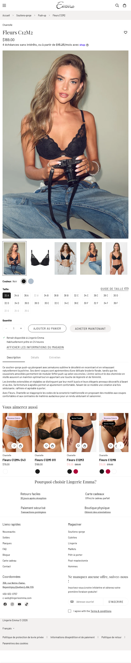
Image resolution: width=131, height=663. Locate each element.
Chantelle (7, 24)
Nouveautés (9, 531)
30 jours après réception (33, 498)
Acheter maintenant (90, 328)
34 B (47, 296)
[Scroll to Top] (124, 644)
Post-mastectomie (78, 560)
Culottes (72, 537)
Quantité (7, 320)
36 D (28, 303)
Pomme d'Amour (76, 471)
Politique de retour (111, 637)
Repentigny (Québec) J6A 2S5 (18, 587)
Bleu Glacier (31, 281)
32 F (97, 303)
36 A (27, 296)
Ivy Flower (5, 471)
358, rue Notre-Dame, (14, 582)
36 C (97, 296)
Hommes (73, 566)
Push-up (42, 15)
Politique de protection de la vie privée (23, 637)
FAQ (4, 548)
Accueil (6, 15)
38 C (107, 296)
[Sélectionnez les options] (20, 446)
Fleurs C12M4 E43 (14, 460)
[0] (124, 5)
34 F (107, 303)
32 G (7, 311)
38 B (67, 296)
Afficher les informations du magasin (35, 347)
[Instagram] (12, 604)
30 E (48, 303)
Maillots (72, 548)
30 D (116, 296)
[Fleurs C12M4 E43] (17, 432)
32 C (77, 296)
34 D (17, 303)
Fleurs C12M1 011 (45, 460)
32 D (7, 303)
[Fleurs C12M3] (81, 432)
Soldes (6, 537)
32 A (7, 296)
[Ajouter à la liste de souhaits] (125, 33)
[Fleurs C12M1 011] (49, 432)
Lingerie (72, 543)
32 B (37, 296)
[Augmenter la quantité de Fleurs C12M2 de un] (21, 328)
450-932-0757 (10, 593)
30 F (87, 303)
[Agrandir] (121, 58)
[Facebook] (5, 604)
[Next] (120, 445)
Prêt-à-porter (75, 554)
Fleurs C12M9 (107, 460)
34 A (17, 296)
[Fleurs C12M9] (114, 432)
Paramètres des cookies (15, 643)
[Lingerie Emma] (65, 5)
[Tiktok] (26, 604)
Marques (7, 543)
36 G (28, 311)
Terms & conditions (101, 611)
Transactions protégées (33, 512)
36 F (117, 303)
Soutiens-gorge (23, 15)
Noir (23, 281)
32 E (57, 303)
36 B (57, 296)
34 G (17, 311)
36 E (77, 303)
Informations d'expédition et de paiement (72, 637)
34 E (67, 303)
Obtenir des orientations (98, 512)
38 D (37, 303)
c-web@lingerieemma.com (17, 597)
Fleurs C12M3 (75, 460)
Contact (7, 566)
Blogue (6, 554)
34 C (87, 296)
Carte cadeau (9, 560)
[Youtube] (19, 604)
